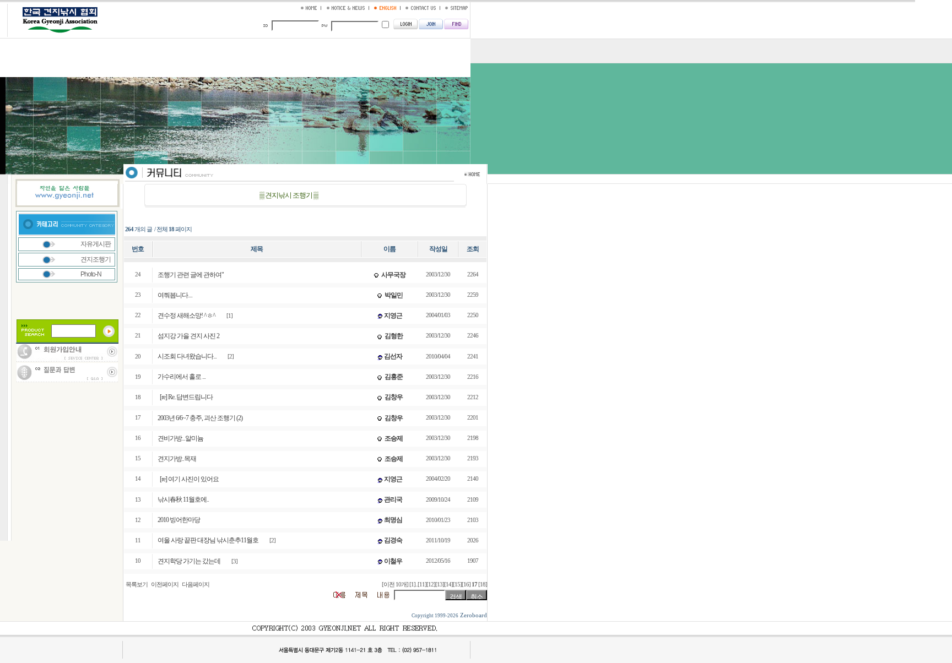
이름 (389, 249)
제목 (257, 249)
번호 (138, 249)
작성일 (438, 249)
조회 (473, 249)
